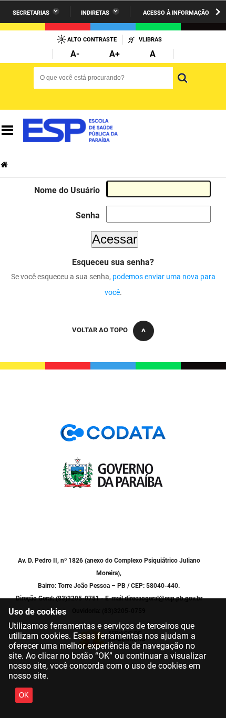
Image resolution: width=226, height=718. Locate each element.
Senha (88, 215)
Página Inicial (5, 165)
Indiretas (95, 12)
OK (24, 695)
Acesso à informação (176, 12)
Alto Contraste (92, 39)
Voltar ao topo (100, 330)
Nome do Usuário (67, 190)
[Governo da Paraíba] (113, 486)
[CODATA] (113, 436)
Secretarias (31, 12)
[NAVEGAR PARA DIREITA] (217, 11)
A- (74, 54)
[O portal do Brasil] (70, 131)
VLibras (150, 39)
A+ (114, 54)
